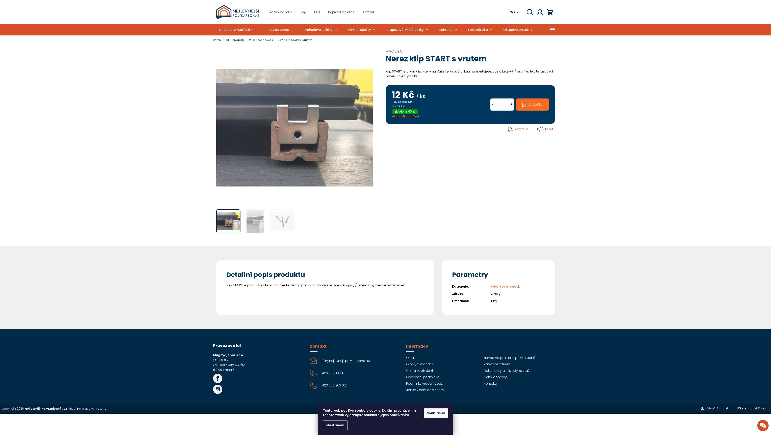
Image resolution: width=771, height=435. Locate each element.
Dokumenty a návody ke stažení (509, 370)
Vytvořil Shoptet (717, 408)
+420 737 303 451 (333, 373)
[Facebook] (217, 378)
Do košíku (535, 104)
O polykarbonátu (419, 364)
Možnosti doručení (405, 116)
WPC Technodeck (505, 286)
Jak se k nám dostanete (425, 390)
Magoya (394, 51)
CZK (512, 12)
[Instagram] (217, 389)
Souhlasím (436, 413)
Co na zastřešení (419, 370)
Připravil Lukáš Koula (751, 408)
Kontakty (491, 383)
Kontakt (369, 12)
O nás (410, 357)
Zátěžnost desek (497, 364)
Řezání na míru (280, 12)
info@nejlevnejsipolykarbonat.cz (345, 360)
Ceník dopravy (495, 377)
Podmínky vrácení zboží (424, 383)
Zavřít (394, 129)
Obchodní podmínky (422, 377)
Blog (303, 12)
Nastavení (335, 425)
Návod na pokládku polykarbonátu (511, 357)
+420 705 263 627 (334, 385)
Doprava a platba (341, 12)
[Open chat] (762, 425)
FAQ (317, 12)
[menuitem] (237, 29)
